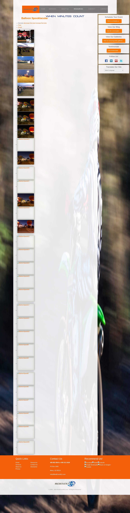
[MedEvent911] (31, 9)
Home (17, 462)
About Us (18, 467)
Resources (34, 462)
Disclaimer (34, 467)
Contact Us (34, 464)
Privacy (18, 469)
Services (18, 464)
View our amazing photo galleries (113, 40)
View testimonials (113, 50)
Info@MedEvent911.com (57, 474)
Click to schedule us (113, 21)
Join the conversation (113, 31)
